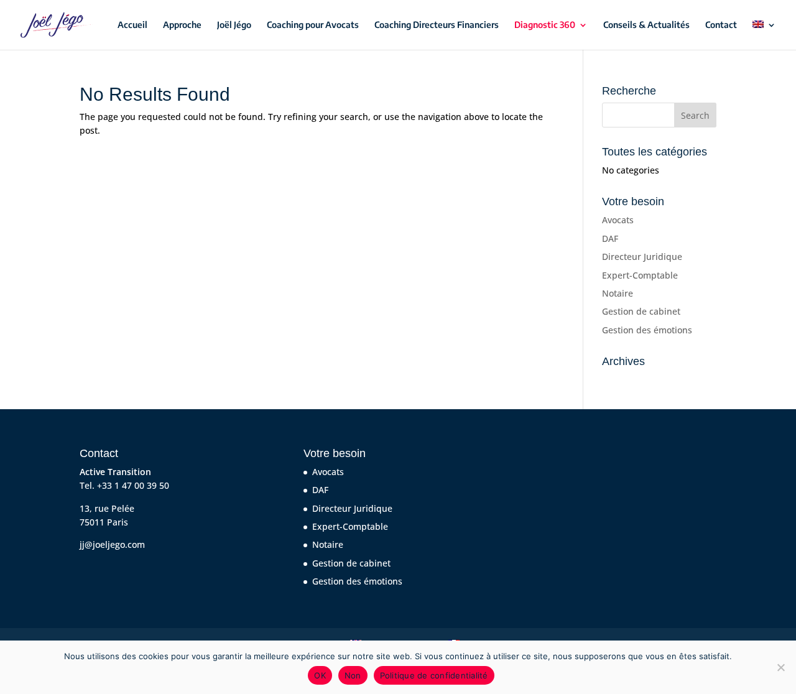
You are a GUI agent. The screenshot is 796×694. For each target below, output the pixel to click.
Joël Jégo (234, 25)
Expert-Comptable (640, 275)
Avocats (618, 220)
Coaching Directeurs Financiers (436, 25)
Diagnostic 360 (544, 25)
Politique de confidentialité (434, 675)
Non (353, 675)
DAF (610, 238)
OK (320, 675)
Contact (721, 25)
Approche (182, 25)
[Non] (780, 667)
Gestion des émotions (647, 330)
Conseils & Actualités (646, 25)
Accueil (132, 25)
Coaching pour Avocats (313, 25)
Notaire (617, 293)
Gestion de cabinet (641, 311)
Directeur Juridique (642, 256)
